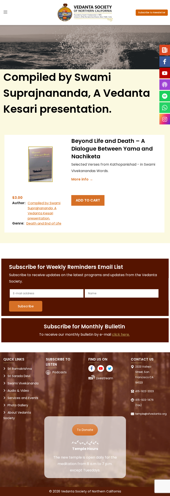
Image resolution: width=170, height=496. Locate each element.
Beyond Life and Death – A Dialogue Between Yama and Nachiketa (112, 148)
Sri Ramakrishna (20, 368)
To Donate (85, 430)
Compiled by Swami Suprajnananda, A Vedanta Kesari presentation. (44, 211)
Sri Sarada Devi (19, 376)
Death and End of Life (43, 223)
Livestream (104, 378)
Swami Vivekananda (23, 383)
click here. (121, 334)
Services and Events (23, 398)
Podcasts (59, 372)
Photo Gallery (18, 405)
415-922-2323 (144, 391)
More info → (82, 179)
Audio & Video (18, 390)
